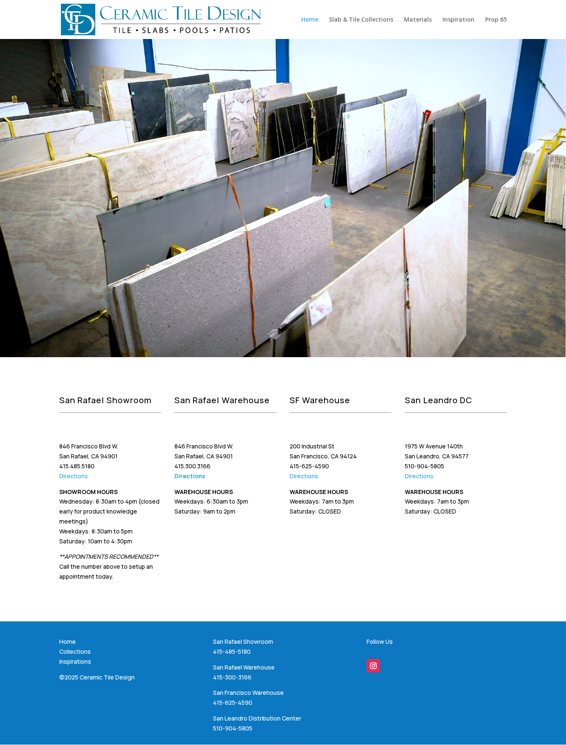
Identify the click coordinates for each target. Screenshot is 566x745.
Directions (73, 476)
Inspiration (458, 20)
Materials (418, 20)
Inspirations (75, 661)
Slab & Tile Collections (361, 20)
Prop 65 (496, 20)
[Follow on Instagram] (373, 665)
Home (309, 20)
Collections (75, 651)
